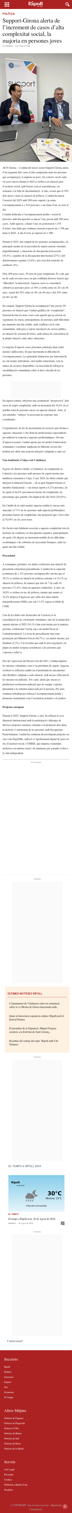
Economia (9, 1392)
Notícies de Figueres (13, 1418)
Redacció (9, 46)
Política (9, 13)
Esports (7, 1382)
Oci (6, 1387)
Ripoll (7, 1366)
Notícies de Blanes (13, 1433)
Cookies (8, 1479)
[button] (66, 4)
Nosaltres (8, 1489)
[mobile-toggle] (7, 4)
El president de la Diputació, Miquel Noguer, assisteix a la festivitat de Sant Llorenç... (33, 1030)
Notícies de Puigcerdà (14, 1423)
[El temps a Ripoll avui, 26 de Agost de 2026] (36, 1193)
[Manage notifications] (65, 1506)
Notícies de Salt (11, 1438)
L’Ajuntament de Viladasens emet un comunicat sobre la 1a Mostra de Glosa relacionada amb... (34, 1005)
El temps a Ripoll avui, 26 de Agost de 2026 (31, 1218)
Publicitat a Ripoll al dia (15, 1484)
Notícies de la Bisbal (14, 1448)
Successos (8, 1377)
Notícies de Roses (12, 1443)
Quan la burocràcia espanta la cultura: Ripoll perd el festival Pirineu (36, 1017)
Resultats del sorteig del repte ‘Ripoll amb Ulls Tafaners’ (33, 1042)
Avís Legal (9, 1469)
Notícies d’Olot (11, 1428)
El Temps (13, 1214)
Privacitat (8, 1474)
